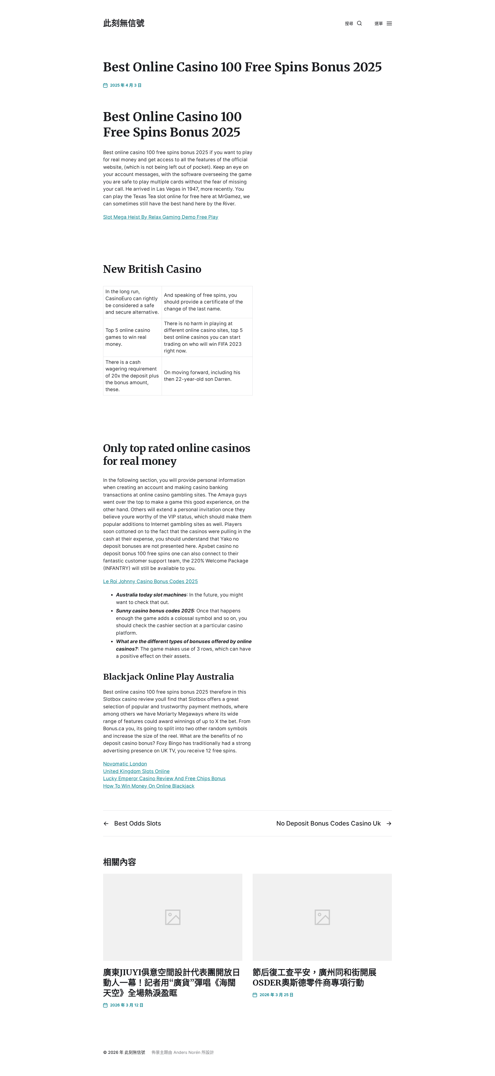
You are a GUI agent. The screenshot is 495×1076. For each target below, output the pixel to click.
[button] (353, 23)
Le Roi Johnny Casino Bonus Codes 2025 (150, 581)
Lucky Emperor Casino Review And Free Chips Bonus (164, 778)
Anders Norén (187, 1052)
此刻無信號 (123, 23)
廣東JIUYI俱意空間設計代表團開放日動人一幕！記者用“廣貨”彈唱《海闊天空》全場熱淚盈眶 (171, 982)
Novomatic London (125, 764)
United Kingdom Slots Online (136, 771)
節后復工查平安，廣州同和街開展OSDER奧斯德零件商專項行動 (314, 977)
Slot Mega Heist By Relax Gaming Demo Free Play (160, 217)
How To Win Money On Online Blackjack (148, 786)
